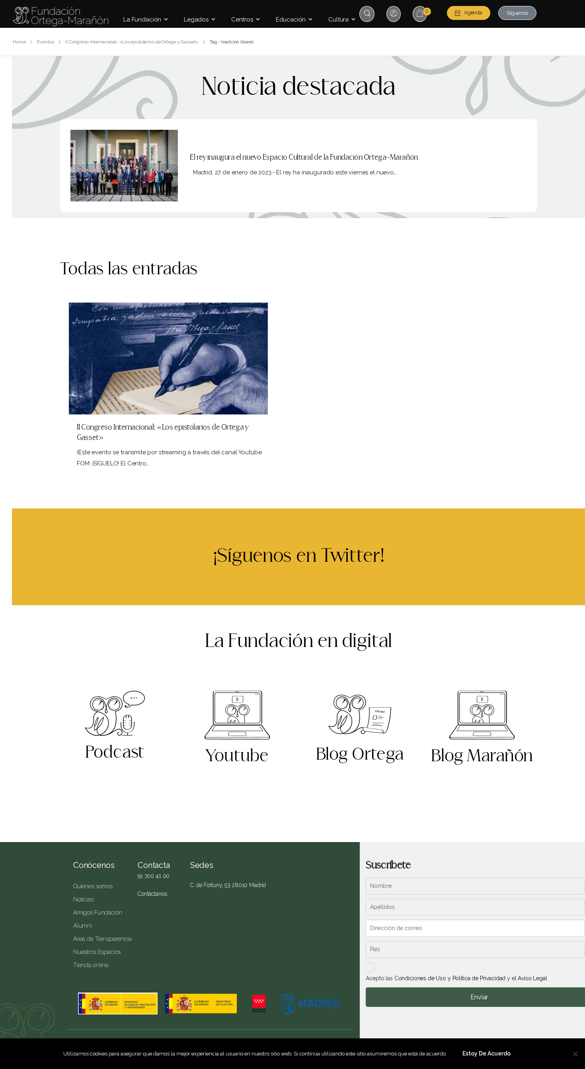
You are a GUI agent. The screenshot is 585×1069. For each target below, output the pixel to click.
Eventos (45, 42)
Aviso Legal (532, 978)
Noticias (83, 899)
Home (19, 42)
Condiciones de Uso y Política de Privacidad (450, 978)
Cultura (338, 19)
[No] (575, 1054)
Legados (196, 19)
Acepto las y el (456, 978)
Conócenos (94, 865)
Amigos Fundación (97, 912)
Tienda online (91, 965)
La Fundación (142, 19)
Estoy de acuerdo (486, 1053)
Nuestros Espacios (97, 952)
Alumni (82, 925)
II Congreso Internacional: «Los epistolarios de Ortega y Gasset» (131, 42)
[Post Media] (124, 165)
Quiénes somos (93, 886)
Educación (291, 19)
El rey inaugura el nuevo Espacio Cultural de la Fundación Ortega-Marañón (304, 157)
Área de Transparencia (99, 938)
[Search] (368, 13)
